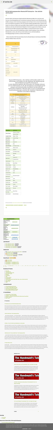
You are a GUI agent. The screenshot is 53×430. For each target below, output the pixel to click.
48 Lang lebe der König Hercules (11, 290)
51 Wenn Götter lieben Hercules (11, 287)
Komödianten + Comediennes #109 (12, 263)
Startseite (4, 417)
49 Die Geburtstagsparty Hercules (12, 289)
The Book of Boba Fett (10, 272)
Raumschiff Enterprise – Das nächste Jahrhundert (14, 205)
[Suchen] (13, 2)
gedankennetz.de (14, 228)
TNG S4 (25, 205)
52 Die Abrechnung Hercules (11, 286)
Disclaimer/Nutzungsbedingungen (8, 422)
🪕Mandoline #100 (9, 252)
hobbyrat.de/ (14, 221)
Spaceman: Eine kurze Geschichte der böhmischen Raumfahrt (17, 296)
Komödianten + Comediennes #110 (12, 262)
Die (12, 265)
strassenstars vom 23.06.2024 (11, 246)
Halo (6, 276)
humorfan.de (14, 231)
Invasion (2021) (8, 277)
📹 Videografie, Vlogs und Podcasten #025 (14, 251)
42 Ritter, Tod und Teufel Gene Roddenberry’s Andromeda (14, 323)
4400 (6, 282)
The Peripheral (8, 271)
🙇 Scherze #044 (9, 260)
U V (41, 265)
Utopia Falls (8, 281)
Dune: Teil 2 (8, 298)
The (38, 265)
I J (21, 265)
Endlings (7, 274)
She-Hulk (7, 270)
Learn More (24, 428)
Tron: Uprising (8, 280)
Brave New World (9, 273)
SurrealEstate (8, 278)
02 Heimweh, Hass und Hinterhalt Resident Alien (13, 303)
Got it (29, 428)
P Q (31, 265)
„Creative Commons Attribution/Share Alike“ (17, 202)
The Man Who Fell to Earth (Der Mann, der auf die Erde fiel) (17, 279)
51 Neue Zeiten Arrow (8, 342)
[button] (6, 15)
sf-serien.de (7, 2)
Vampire (3, 418)
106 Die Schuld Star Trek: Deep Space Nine (12, 313)
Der (10, 265)
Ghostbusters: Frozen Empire (11, 294)
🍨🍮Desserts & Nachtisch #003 (12, 254)
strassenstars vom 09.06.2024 (11, 247)
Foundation (8, 275)
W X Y (45, 265)
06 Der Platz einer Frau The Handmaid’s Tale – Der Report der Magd (25, 364)
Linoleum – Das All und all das (11, 295)
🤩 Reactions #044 (9, 253)
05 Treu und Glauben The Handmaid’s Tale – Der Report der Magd (25, 401)
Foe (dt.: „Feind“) (9, 297)
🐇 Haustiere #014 (9, 255)
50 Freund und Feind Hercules (11, 288)
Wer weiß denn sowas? (10, 243)
